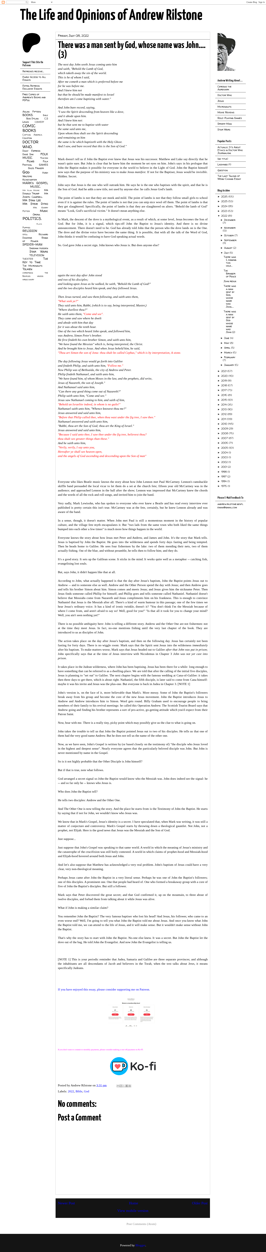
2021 (224, 371)
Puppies (26, 227)
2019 (224, 380)
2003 (225, 457)
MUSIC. (35, 187)
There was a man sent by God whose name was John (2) (230, 322)
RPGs (24, 234)
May (227, 343)
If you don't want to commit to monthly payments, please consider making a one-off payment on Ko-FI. (101, 1049)
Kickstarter (29, 179)
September (230, 240)
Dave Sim (27, 154)
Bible (79, 1091)
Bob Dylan (32, 118)
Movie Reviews (226, 112)
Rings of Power (35, 239)
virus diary (28, 279)
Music (44, 211)
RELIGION (29, 231)
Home (133, 1203)
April (227, 347)
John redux (230, 281)
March (228, 352)
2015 (224, 400)
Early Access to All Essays (34, 78)
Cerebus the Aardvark (225, 88)
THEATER (27, 258)
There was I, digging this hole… (230, 261)
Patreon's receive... (33, 71)
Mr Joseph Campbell (35, 195)
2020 (224, 376)
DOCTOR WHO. (30, 144)
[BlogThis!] (121, 1085)
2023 (224, 211)
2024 (224, 206)
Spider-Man (225, 123)
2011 (224, 419)
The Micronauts (32, 265)
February (229, 357)
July (227, 252)
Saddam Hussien (38, 248)
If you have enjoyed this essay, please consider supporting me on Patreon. (104, 989)
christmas (27, 272)
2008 (225, 433)
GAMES (43, 164)
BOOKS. (27, 115)
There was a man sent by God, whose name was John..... (230, 296)
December (229, 220)
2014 (224, 404)
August (228, 248)
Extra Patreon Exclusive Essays (32, 87)
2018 (224, 385)
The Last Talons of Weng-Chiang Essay (229, 177)
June (227, 338)
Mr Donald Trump (35, 191)
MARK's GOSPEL (35, 183)
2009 (225, 428)
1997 (224, 476)
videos (40, 276)
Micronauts (224, 106)
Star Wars (39, 252)
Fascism (44, 157)
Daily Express (31, 150)
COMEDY (39, 122)
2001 (224, 467)
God (86, 1091)
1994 (224, 481)
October (229, 235)
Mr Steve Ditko (35, 204)
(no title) (223, 158)
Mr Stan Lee (31, 200)
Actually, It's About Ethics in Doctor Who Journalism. (230, 150)
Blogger (140, 1245)
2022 (71, 1091)
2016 (224, 395)
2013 (224, 409)
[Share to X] (123, 1085)
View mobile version (132, 1211)
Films (30, 161)
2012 (224, 414)
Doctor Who (225, 95)
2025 (224, 201)
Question (223, 170)
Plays (39, 224)
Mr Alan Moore (30, 190)
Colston (27, 138)
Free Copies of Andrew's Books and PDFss (34, 97)
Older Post (200, 1203)
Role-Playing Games (230, 118)
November (230, 227)
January (229, 365)
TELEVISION (36, 255)
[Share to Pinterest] (129, 1085)
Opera (36, 214)
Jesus (221, 101)
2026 (224, 196)
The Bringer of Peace (230, 273)
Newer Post (66, 1203)
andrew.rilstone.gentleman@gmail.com (230, 505)
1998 (224, 471)
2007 (225, 438)
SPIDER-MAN (32, 244)
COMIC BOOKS (29, 128)
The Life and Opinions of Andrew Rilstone (111, 15)
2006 (225, 443)
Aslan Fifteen (31, 111)
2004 (225, 452)
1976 (224, 486)
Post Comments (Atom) (141, 1224)
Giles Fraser (36, 168)
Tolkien (27, 269)
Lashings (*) (224, 164)
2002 (224, 462)
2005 (225, 447)
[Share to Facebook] (126, 1085)
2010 (224, 423)
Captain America (32, 134)
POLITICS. (32, 218)
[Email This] (118, 1085)
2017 (224, 390)
